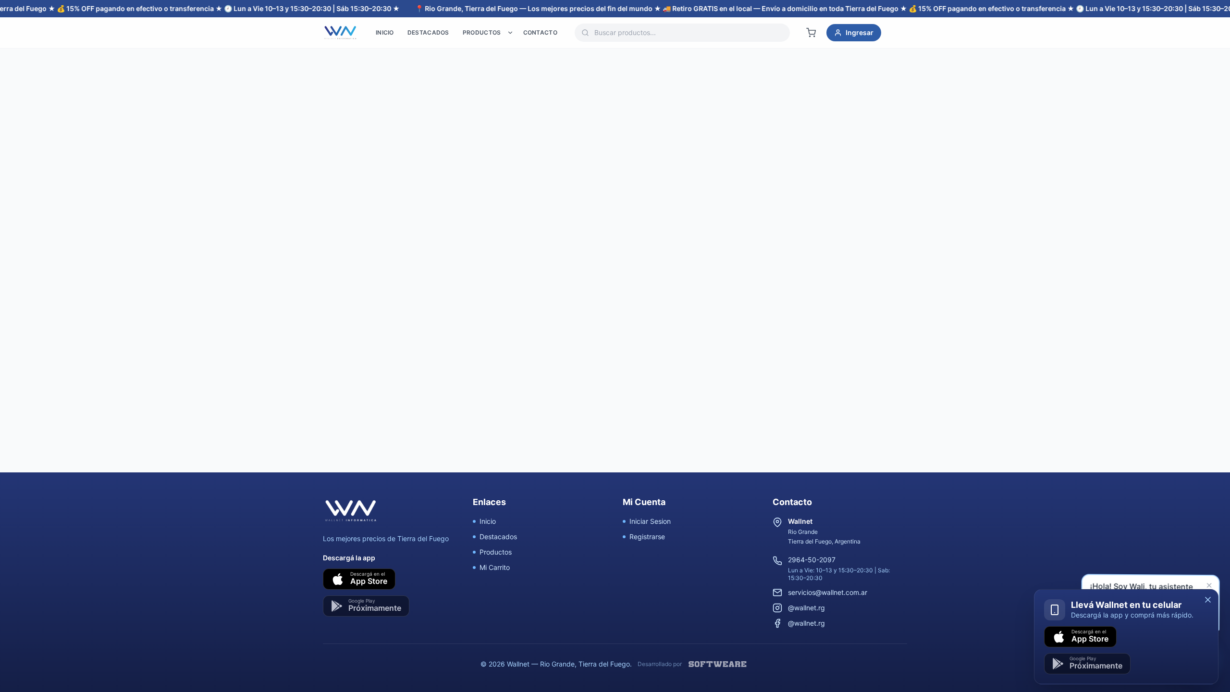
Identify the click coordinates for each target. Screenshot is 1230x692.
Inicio (488, 521)
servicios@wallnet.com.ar (827, 592)
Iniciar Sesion (650, 521)
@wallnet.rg (806, 608)
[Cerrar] (1208, 600)
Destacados (498, 536)
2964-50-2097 (812, 560)
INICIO (385, 32)
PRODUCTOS (482, 32)
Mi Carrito (495, 567)
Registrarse (647, 536)
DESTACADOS (428, 32)
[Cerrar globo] (1209, 586)
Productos (496, 552)
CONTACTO (540, 32)
